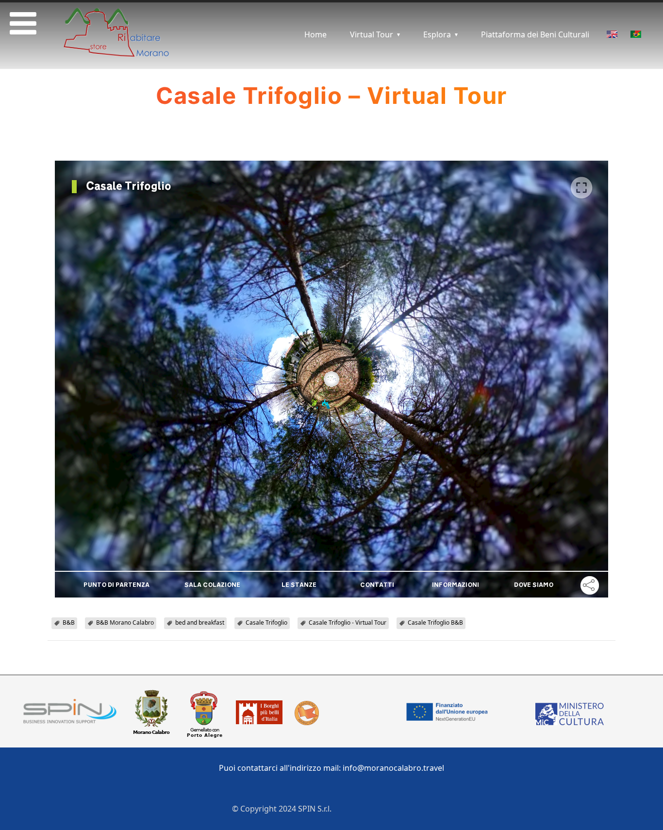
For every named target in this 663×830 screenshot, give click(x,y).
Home (315, 34)
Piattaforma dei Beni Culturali (535, 34)
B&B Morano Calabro (125, 622)
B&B (69, 622)
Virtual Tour (375, 34)
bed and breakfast (199, 622)
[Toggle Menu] (23, 23)
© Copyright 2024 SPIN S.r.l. (282, 808)
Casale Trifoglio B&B (435, 622)
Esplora (440, 34)
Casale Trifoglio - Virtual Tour (347, 622)
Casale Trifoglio (266, 622)
